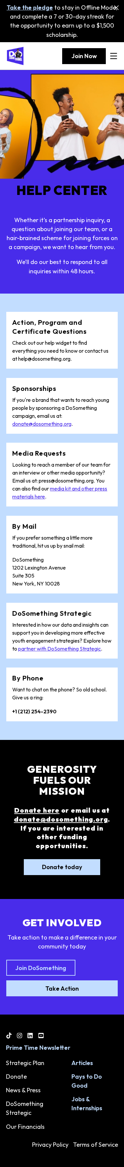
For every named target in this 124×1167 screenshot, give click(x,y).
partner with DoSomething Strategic (59, 648)
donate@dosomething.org (41, 423)
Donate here (37, 810)
